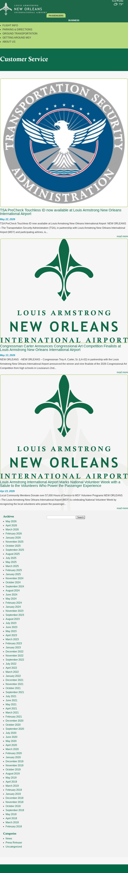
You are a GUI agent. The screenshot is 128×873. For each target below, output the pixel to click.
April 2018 (11, 818)
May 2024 (11, 598)
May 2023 (11, 631)
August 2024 (13, 590)
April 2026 (11, 525)
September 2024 (15, 586)
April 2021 (11, 708)
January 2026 (13, 537)
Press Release (14, 842)
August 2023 (13, 619)
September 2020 (15, 729)
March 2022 (12, 672)
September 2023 (15, 615)
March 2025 (12, 566)
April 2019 (11, 781)
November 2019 (14, 765)
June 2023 (11, 627)
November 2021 (14, 684)
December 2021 (14, 680)
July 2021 (11, 696)
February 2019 (14, 790)
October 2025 (13, 545)
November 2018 (14, 802)
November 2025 (14, 541)
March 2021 (12, 712)
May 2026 (11, 521)
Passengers (56, 15)
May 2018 (11, 814)
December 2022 (14, 651)
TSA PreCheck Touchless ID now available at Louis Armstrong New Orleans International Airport (60, 212)
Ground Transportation (19, 33)
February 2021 (14, 716)
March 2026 (12, 529)
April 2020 (11, 745)
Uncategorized (14, 846)
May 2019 (11, 777)
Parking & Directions (17, 29)
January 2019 (13, 794)
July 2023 (11, 623)
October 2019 (13, 769)
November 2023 (14, 611)
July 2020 (11, 733)
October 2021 (13, 688)
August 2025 (13, 554)
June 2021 (11, 700)
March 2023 (12, 639)
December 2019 (14, 761)
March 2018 (12, 822)
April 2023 (11, 635)
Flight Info (10, 25)
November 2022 (14, 655)
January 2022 (13, 676)
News (9, 838)
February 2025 (14, 570)
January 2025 (13, 574)
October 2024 (13, 582)
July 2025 (11, 558)
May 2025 (11, 562)
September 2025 (15, 550)
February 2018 (14, 826)
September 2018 (15, 810)
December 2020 (14, 720)
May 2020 (11, 741)
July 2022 (11, 663)
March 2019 (12, 785)
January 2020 (13, 757)
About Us (8, 41)
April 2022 (11, 667)
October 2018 (13, 806)
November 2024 (14, 578)
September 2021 (15, 692)
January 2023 (13, 647)
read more (122, 236)
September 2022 (15, 659)
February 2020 (14, 753)
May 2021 (11, 704)
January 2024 (13, 606)
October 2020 (13, 724)
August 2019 (13, 773)
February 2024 (14, 602)
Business (73, 20)
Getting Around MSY (16, 37)
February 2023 (14, 643)
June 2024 (11, 594)
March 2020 (12, 749)
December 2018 (14, 798)
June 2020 (11, 737)
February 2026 (14, 533)
